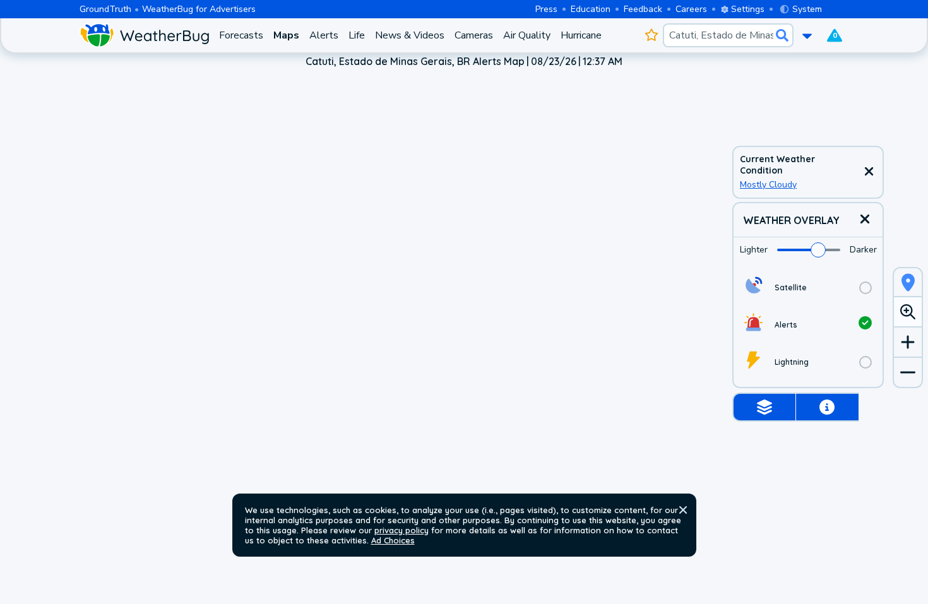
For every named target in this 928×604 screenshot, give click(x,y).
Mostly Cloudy (768, 185)
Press (546, 9)
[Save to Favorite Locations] (651, 35)
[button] (683, 510)
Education (590, 9)
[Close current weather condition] (868, 172)
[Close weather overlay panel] (865, 220)
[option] (808, 287)
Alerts (323, 35)
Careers (691, 9)
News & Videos (409, 35)
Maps (286, 35)
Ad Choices (393, 540)
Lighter (754, 250)
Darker (863, 250)
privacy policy (401, 530)
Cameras (474, 35)
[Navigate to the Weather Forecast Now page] (144, 35)
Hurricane (581, 35)
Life (356, 35)
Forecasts (241, 35)
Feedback (643, 9)
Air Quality (526, 35)
